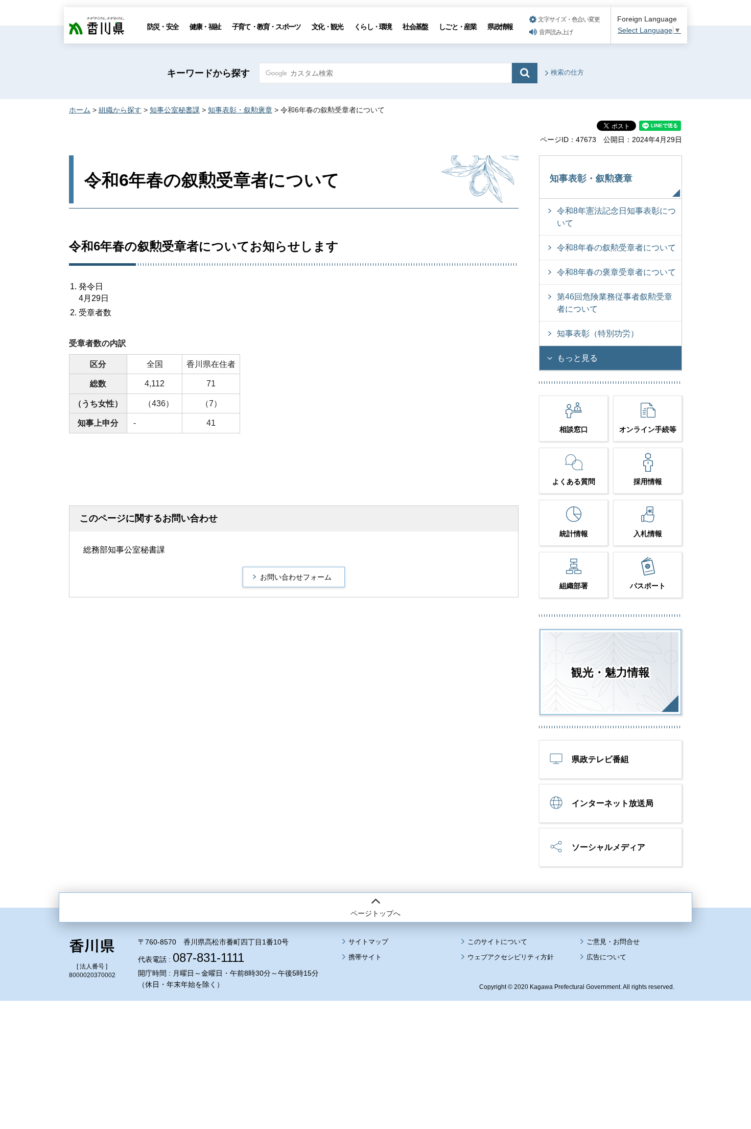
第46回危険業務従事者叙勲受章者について (614, 302)
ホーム (79, 110)
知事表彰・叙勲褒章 (240, 110)
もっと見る (577, 358)
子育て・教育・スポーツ (266, 26)
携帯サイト (365, 957)
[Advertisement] (375, 1036)
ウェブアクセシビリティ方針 (510, 957)
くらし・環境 (372, 26)
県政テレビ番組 (600, 759)
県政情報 (499, 26)
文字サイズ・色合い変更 (569, 19)
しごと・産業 (457, 26)
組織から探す (120, 110)
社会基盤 (415, 26)
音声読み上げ (556, 32)
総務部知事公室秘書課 (124, 549)
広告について (606, 957)
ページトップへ (375, 913)
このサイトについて (497, 942)
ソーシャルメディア (608, 847)
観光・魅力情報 (610, 672)
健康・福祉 (205, 26)
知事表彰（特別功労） (598, 333)
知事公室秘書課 (175, 110)
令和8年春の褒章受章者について (616, 272)
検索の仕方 (567, 72)
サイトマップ (368, 942)
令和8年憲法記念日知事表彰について (616, 216)
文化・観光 (327, 26)
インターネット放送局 (612, 803)
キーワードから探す (208, 73)
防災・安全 (162, 26)
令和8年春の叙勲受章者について (616, 247)
